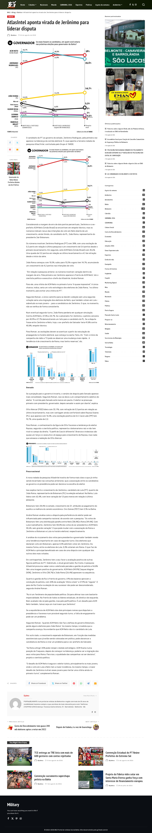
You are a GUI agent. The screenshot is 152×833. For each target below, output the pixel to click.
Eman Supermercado (112, 250)
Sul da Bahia (109, 343)
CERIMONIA (108, 223)
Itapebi (107, 278)
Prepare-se (108, 320)
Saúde (107, 333)
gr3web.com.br (102, 830)
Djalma (13, 35)
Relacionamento (110, 324)
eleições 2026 (109, 246)
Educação (108, 241)
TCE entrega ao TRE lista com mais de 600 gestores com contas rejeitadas (53, 754)
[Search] (143, 5)
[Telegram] (88, 683)
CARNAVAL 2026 (110, 218)
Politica (107, 306)
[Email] (17, 149)
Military (13, 804)
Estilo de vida (109, 260)
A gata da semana (111, 190)
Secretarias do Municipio (113, 338)
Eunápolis (108, 264)
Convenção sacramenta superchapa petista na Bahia (52, 777)
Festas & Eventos (111, 269)
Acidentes (108, 195)
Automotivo (109, 200)
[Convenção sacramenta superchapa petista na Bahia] (19, 779)
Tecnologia (108, 347)
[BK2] (12, 5)
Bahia (11, 16)
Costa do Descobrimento (113, 232)
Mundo (107, 292)
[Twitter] (133, 5)
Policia (107, 301)
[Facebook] (130, 5)
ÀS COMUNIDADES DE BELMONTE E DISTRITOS (122, 174)
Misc (106, 287)
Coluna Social (109, 227)
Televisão (108, 352)
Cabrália (107, 213)
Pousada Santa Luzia (112, 315)
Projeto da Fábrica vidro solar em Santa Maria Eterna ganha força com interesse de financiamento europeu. (124, 777)
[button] (108, 44)
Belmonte (108, 209)
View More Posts (89, 696)
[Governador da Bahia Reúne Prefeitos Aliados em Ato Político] (13, 168)
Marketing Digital (111, 283)
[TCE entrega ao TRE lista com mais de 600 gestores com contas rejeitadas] (19, 756)
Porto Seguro (109, 310)
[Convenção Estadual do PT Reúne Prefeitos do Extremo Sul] (90, 756)
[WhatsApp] (81, 683)
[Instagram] (136, 5)
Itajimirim (108, 273)
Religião (107, 329)
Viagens (107, 356)
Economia (108, 236)
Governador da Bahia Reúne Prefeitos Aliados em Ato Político (14, 181)
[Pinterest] (10, 149)
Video (107, 361)
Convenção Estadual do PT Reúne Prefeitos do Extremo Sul (123, 754)
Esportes (108, 255)
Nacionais (108, 296)
